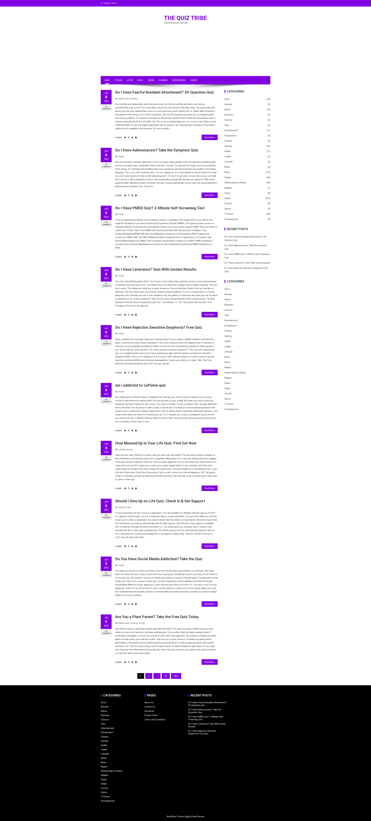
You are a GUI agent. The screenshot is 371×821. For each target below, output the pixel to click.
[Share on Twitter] (129, 137)
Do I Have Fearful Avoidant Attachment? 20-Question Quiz (164, 92)
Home (107, 80)
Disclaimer (149, 711)
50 (166, 676)
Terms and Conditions (155, 719)
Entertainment (231, 130)
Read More (209, 137)
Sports (227, 208)
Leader (193, 80)
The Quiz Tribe (185, 18)
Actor (130, 80)
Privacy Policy (151, 715)
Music (140, 80)
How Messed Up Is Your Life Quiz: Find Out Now (155, 443)
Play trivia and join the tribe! (176, 23)
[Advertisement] (185, 54)
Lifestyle (122, 449)
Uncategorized (231, 219)
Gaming (228, 146)
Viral (187, 816)
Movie (227, 167)
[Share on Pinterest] (132, 138)
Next (176, 676)
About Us (148, 702)
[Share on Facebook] (125, 138)
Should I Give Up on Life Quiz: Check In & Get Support (160, 501)
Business (163, 80)
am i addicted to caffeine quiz (140, 385)
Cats (226, 125)
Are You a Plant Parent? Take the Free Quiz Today (157, 617)
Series (227, 193)
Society (129, 449)
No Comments (106, 108)
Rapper (227, 177)
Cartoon (228, 120)
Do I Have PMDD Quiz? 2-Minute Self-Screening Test (160, 208)
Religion (228, 188)
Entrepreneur (179, 80)
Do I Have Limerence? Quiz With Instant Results (155, 269)
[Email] (136, 138)
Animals (228, 104)
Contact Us (149, 706)
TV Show (118, 80)
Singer (151, 80)
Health (121, 156)
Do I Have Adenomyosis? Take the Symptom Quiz (156, 150)
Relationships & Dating (128, 98)
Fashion (228, 141)
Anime (227, 109)
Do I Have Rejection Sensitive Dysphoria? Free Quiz (158, 327)
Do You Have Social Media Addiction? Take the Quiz (158, 559)
